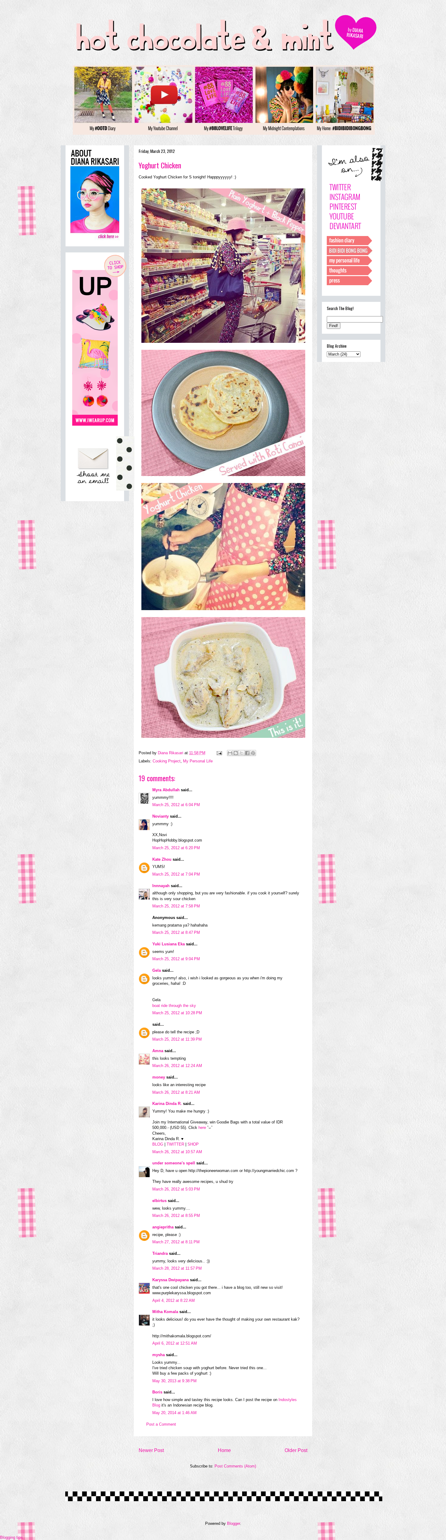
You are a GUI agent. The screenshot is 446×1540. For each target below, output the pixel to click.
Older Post (296, 1450)
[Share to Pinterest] (253, 753)
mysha (158, 1355)
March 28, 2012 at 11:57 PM (177, 1268)
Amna (157, 1051)
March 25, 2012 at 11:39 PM (177, 1039)
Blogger (233, 1523)
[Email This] (230, 753)
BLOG (157, 1144)
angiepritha (163, 1227)
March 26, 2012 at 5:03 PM (176, 1189)
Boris (157, 1392)
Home (224, 1450)
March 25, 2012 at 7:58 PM (176, 906)
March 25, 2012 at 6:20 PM (176, 848)
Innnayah (161, 885)
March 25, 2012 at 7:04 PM (176, 874)
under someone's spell (173, 1163)
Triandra (160, 1253)
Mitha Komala (165, 1311)
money (158, 1077)
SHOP (193, 1144)
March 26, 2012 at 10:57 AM (177, 1152)
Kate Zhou (161, 859)
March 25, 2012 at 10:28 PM (177, 1013)
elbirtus (159, 1200)
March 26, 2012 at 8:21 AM (176, 1092)
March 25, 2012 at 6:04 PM (176, 804)
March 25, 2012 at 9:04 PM (176, 959)
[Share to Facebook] (247, 753)
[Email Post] (219, 753)
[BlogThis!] (236, 753)
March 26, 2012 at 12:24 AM (177, 1065)
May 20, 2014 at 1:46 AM (174, 1412)
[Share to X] (241, 753)
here (202, 1127)
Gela (156, 970)
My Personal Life (198, 761)
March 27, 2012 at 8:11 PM (176, 1242)
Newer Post (151, 1450)
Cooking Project (167, 761)
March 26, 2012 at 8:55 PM (176, 1215)
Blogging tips (11, 1537)
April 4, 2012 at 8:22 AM (173, 1300)
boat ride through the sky (174, 1005)
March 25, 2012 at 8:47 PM (176, 932)
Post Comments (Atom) (235, 1466)
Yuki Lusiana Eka (168, 944)
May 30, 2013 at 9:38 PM (174, 1381)
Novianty (161, 816)
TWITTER (175, 1144)
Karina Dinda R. (167, 1103)
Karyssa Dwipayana (170, 1280)
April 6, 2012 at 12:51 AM (174, 1343)
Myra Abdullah (166, 790)
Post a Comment (161, 1424)
